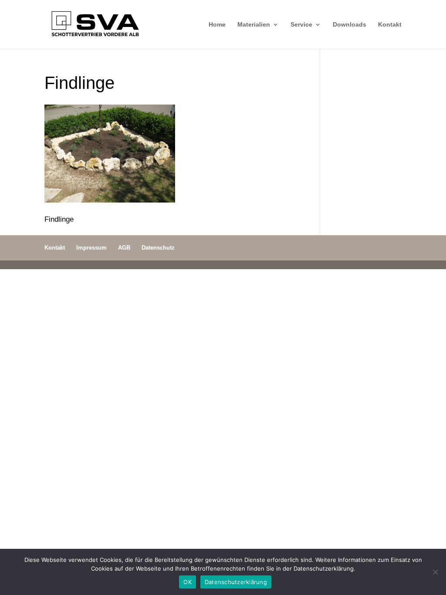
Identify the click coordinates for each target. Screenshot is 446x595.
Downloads (349, 24)
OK (187, 581)
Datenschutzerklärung (236, 581)
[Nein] (435, 572)
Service (301, 24)
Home (217, 24)
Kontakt (390, 24)
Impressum (91, 247)
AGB (124, 247)
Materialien (253, 24)
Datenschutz (158, 247)
